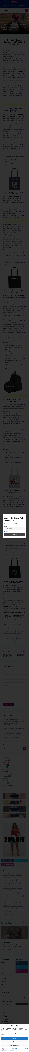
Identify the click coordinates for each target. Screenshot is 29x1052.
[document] (14, 526)
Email (5, 526)
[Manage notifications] (3, 1049)
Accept (14, 1038)
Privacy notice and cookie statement (15, 1049)
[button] (27, 1025)
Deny (14, 1041)
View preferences (14, 1045)
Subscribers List (9, 531)
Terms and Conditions (3, 1049)
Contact (26, 1048)
